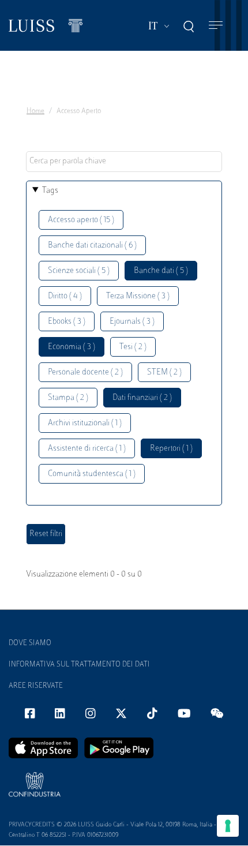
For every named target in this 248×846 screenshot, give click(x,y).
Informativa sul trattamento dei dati (79, 664)
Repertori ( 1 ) (171, 448)
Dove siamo (30, 643)
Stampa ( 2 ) (68, 398)
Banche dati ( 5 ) (161, 271)
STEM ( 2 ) (164, 372)
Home (35, 111)
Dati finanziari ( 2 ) (142, 398)
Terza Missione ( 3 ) (138, 296)
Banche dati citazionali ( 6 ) (92, 245)
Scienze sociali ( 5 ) (79, 271)
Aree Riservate (36, 686)
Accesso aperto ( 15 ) (81, 220)
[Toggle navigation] (216, 25)
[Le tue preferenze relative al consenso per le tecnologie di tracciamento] (228, 826)
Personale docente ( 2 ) (85, 372)
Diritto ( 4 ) (65, 296)
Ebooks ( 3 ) (66, 321)
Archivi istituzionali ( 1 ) (85, 423)
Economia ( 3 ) (71, 347)
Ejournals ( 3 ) (132, 321)
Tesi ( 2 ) (132, 347)
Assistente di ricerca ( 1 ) (87, 448)
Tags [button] (50, 190)
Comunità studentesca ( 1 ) (92, 474)
